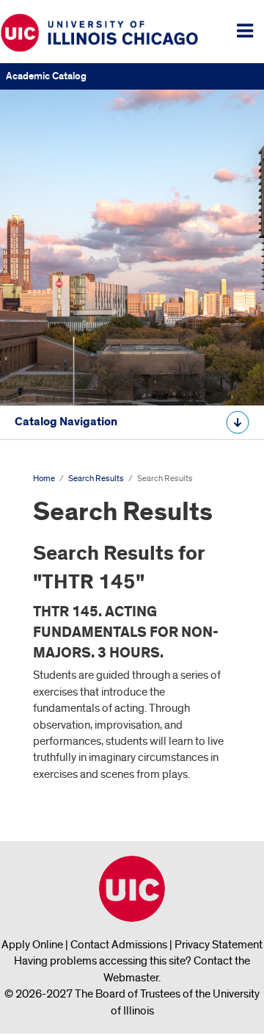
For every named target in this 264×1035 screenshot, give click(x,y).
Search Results (96, 478)
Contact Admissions (118, 944)
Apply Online (32, 944)
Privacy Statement (219, 944)
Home (44, 478)
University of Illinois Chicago (132, 889)
